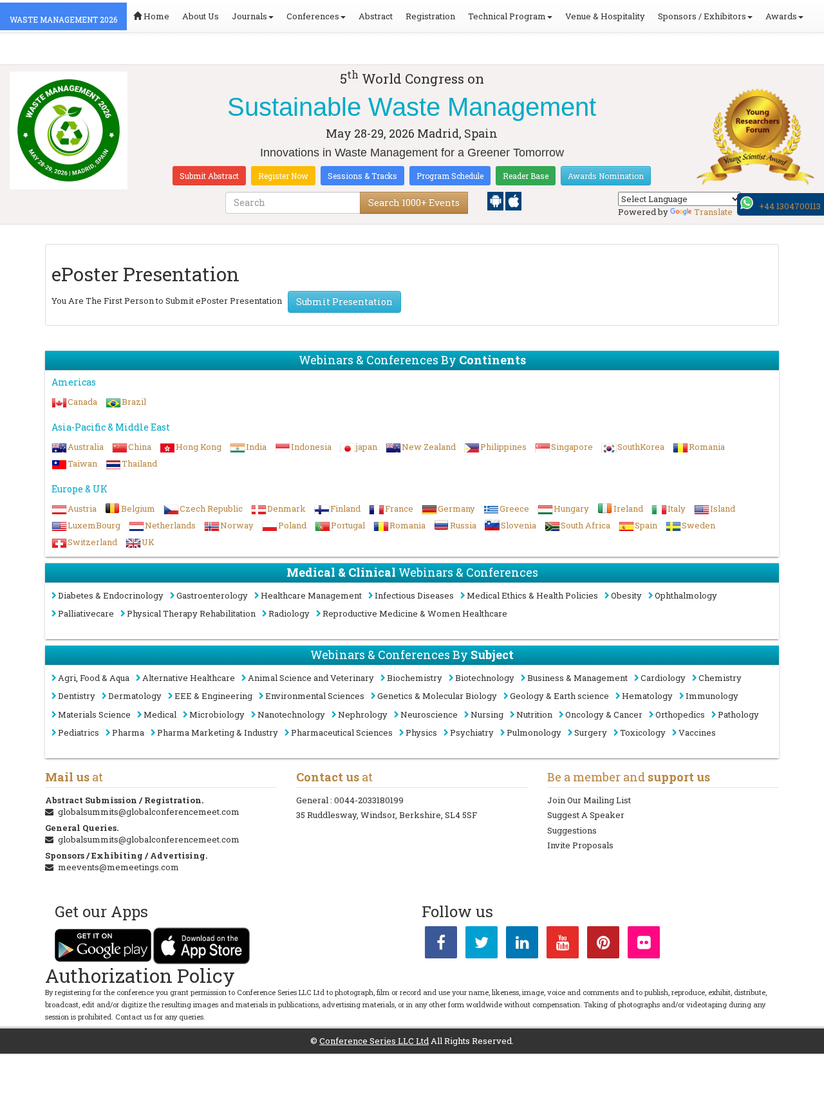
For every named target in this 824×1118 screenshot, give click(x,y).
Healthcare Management (311, 595)
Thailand (139, 463)
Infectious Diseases (414, 595)
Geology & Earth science (559, 696)
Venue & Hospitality (605, 16)
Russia (463, 525)
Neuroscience (429, 714)
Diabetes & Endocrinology (111, 595)
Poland (292, 525)
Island (722, 508)
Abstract (376, 16)
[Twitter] (481, 945)
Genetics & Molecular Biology (437, 696)
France (399, 508)
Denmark (286, 508)
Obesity (626, 595)
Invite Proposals (580, 845)
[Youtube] (563, 945)
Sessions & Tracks (362, 176)
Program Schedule (450, 176)
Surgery (590, 732)
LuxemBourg (94, 525)
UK (148, 542)
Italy (677, 508)
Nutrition (534, 714)
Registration (430, 16)
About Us (200, 16)
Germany (456, 508)
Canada (82, 401)
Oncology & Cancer (603, 714)
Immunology (712, 696)
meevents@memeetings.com (118, 867)
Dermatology (135, 696)
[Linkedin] (522, 945)
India (256, 446)
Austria (82, 508)
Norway (237, 525)
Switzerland (92, 542)
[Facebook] (441, 945)
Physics (421, 732)
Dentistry (76, 696)
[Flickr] (644, 945)
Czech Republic (211, 508)
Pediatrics (78, 732)
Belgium (138, 508)
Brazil (134, 401)
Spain (646, 525)
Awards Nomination (606, 176)
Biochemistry (414, 678)
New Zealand (429, 446)
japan (366, 446)
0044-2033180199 (369, 800)
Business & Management (577, 678)
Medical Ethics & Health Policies (532, 595)
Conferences (312, 16)
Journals (249, 16)
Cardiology (663, 678)
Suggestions (572, 830)
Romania (707, 446)
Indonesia (311, 446)
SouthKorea (640, 446)
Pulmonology (534, 732)
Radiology (289, 613)
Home (155, 16)
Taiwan (82, 463)
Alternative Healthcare (188, 678)
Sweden (698, 525)
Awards (781, 16)
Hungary (571, 508)
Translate (713, 212)
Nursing (487, 714)
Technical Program (507, 16)
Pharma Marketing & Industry (217, 732)
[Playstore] (496, 200)
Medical (160, 714)
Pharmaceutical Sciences (342, 732)
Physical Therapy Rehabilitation (191, 613)
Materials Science (94, 714)
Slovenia (518, 525)
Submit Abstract (209, 176)
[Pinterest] (603, 945)
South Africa (585, 525)
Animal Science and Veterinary (311, 678)
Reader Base (525, 176)
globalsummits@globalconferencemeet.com (148, 811)
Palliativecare (86, 613)
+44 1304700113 (790, 206)
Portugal (348, 525)
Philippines (503, 446)
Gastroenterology (212, 595)
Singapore (572, 446)
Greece (514, 508)
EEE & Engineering (213, 696)
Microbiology (217, 714)
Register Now (283, 176)
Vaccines (697, 732)
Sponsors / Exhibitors (702, 16)
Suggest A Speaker (585, 815)
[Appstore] (513, 200)
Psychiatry (472, 732)
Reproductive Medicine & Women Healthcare (415, 613)
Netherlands (170, 525)
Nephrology (363, 714)
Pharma (128, 732)
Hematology (647, 696)
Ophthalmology (686, 595)
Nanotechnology (291, 714)
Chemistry (720, 678)
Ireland (628, 508)
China (139, 446)
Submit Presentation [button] (344, 301)
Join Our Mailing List (589, 800)
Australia (86, 446)
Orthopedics (680, 714)
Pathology (738, 714)
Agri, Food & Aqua (93, 678)
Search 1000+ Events (414, 202)
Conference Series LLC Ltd (374, 1041)
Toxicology (643, 732)
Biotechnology (484, 678)
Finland (345, 508)
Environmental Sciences (314, 696)
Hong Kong (198, 446)
